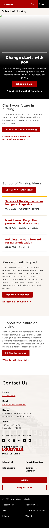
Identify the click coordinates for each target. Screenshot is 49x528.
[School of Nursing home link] (13, 450)
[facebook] (3, 440)
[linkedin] (24, 440)
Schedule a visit (24, 84)
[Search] (34, 4)
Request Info (24, 487)
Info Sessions (8, 468)
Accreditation (31, 505)
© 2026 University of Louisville (16, 499)
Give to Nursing (17, 353)
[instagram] (14, 440)
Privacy (5, 516)
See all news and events (19, 190)
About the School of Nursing (23, 91)
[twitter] (9, 440)
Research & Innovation (15, 301)
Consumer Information (35, 510)
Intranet (6, 462)
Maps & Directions (34, 462)
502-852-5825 (8, 396)
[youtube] (19, 440)
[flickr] (30, 440)
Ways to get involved (14, 360)
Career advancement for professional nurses (16, 138)
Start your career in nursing (21, 129)
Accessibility (8, 505)
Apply (24, 480)
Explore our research (17, 294)
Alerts (5, 510)
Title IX (28, 516)
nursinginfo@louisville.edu (14, 405)
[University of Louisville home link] (8, 4)
